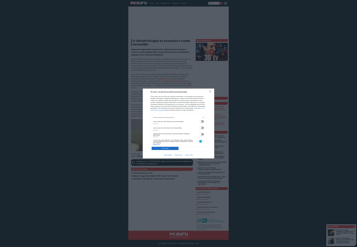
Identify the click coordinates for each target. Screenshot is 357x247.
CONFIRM (165, 148)
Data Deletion (168, 155)
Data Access (178, 155)
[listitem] (178, 117)
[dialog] (178, 123)
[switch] (201, 121)
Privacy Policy (189, 155)
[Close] (210, 92)
